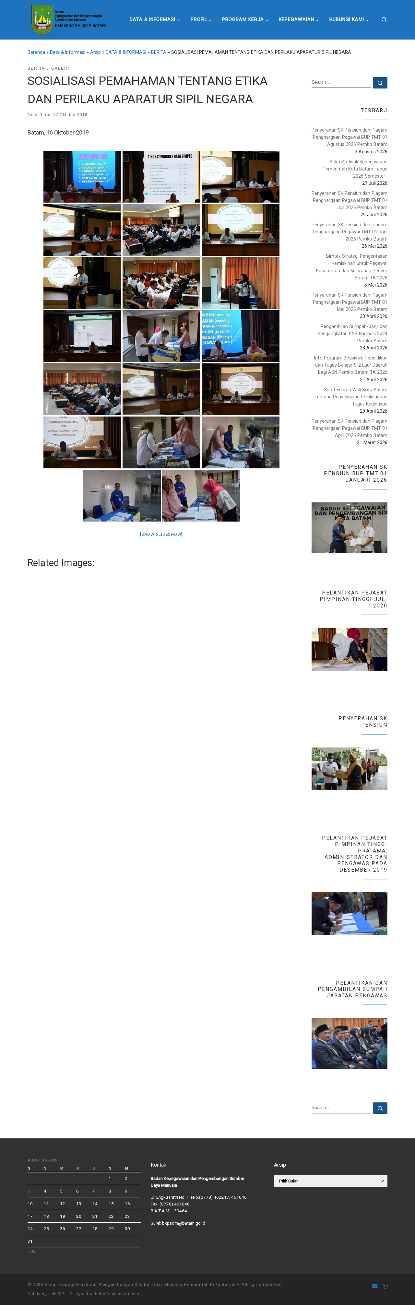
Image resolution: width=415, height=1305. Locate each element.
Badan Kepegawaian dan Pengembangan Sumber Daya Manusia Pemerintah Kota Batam (140, 1284)
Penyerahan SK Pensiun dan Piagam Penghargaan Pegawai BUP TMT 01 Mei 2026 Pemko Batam (349, 302)
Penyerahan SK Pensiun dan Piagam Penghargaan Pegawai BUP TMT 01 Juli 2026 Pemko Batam (349, 200)
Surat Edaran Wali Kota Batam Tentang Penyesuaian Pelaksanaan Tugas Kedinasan (350, 396)
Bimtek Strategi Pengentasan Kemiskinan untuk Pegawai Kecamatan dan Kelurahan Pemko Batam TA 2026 (351, 266)
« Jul (32, 1251)
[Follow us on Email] (374, 1286)
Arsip (95, 52)
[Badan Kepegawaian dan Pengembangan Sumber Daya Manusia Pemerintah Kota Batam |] (68, 19)
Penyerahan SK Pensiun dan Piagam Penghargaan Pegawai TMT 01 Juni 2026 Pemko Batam (349, 231)
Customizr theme (123, 1294)
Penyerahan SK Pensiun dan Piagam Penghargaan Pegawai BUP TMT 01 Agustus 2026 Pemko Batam (349, 137)
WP (61, 1294)
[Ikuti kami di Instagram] (385, 1286)
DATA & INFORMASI (126, 52)
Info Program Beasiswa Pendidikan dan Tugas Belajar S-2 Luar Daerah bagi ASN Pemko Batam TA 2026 (350, 365)
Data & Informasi (67, 52)
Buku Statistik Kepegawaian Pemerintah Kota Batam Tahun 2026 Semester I (355, 169)
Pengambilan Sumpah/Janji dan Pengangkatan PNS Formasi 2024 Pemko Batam (352, 333)
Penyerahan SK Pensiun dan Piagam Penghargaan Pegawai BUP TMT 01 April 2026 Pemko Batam (349, 428)
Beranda (36, 52)
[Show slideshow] (161, 534)
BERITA (158, 52)
